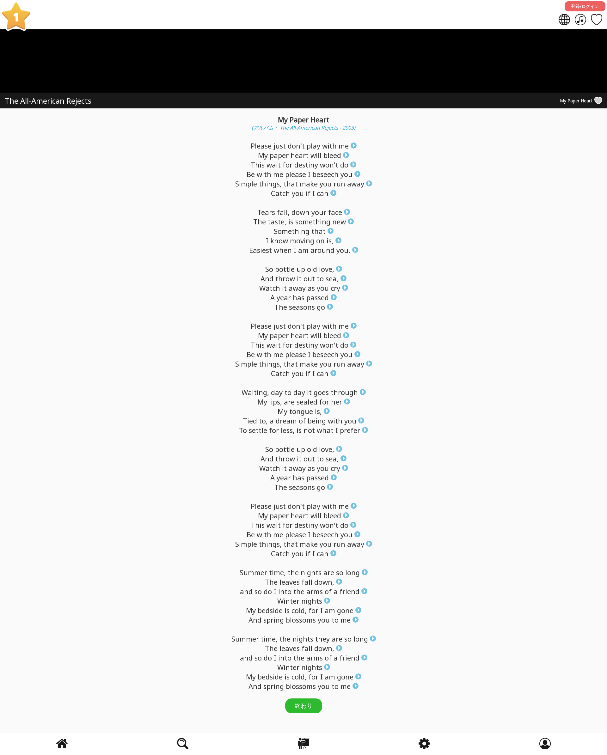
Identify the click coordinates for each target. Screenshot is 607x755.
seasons (302, 307)
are (289, 401)
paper (279, 155)
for (287, 164)
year (284, 297)
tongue (301, 411)
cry (335, 288)
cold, (299, 610)
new (339, 221)
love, (326, 269)
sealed (307, 401)
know (279, 240)
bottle (285, 269)
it (299, 278)
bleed (332, 155)
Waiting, (255, 392)
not (309, 430)
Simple (246, 183)
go (321, 307)
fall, (283, 212)
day (277, 392)
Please (261, 145)
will (316, 155)
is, (330, 240)
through (344, 392)
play (313, 145)
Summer (253, 572)
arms (314, 591)
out (309, 278)
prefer (350, 430)
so (339, 572)
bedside (270, 610)
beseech (325, 174)
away (355, 183)
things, (270, 183)
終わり (304, 706)
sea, (332, 278)
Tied (250, 420)
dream (286, 420)
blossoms (301, 619)
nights (311, 572)
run (339, 183)
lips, (275, 401)
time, (277, 572)
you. (343, 250)
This (258, 164)
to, (263, 420)
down (300, 212)
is (290, 221)
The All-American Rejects (48, 100)
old (312, 269)
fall (307, 582)
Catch (280, 193)
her (336, 401)
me (344, 145)
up (301, 269)
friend (349, 591)
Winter (288, 601)
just (279, 145)
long (352, 572)
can (322, 193)
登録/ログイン (585, 6)
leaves (289, 582)
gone (345, 610)
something (312, 221)
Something (292, 231)
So (269, 269)
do (344, 164)
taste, (277, 221)
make (309, 183)
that (291, 183)
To (243, 430)
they (322, 638)
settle (258, 430)
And (267, 278)
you (346, 174)
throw (285, 278)
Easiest (260, 250)
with (329, 145)
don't (296, 145)
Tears (266, 212)
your (318, 212)
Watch (269, 288)
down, (324, 582)
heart (300, 155)
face (335, 212)
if (308, 193)
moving (302, 240)
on (320, 240)
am (303, 250)
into (284, 591)
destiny (306, 164)
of (302, 420)
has (298, 297)
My (263, 155)
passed (317, 297)
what (325, 430)
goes (321, 392)
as (311, 288)
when (283, 250)
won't (329, 164)
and (246, 591)
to (320, 278)
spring (273, 619)
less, (288, 430)
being (317, 420)
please (295, 174)
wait (274, 164)
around (322, 250)
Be (251, 174)
